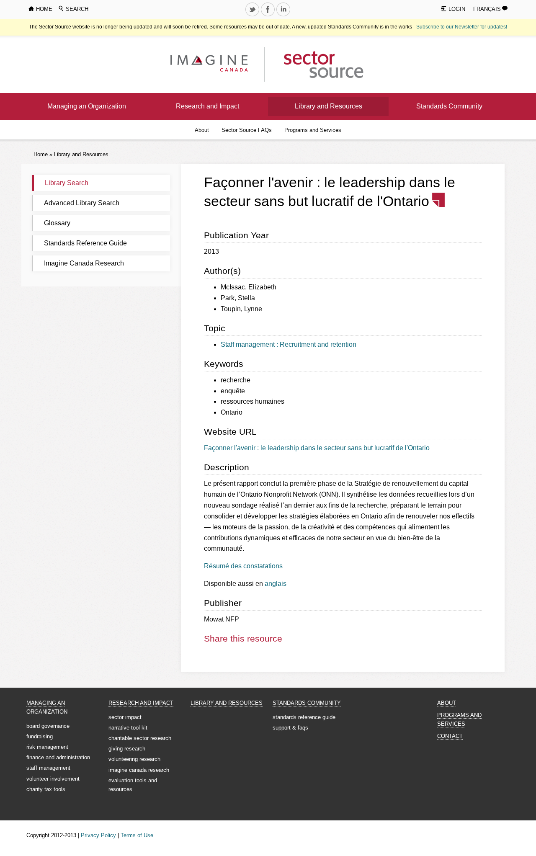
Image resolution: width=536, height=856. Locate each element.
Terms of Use (137, 835)
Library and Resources (328, 106)
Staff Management (48, 768)
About (202, 130)
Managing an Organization (86, 106)
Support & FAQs (290, 728)
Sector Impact (125, 717)
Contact (450, 736)
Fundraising (39, 736)
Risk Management (47, 747)
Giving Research (126, 748)
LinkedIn (284, 15)
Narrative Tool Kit (127, 728)
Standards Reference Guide (85, 243)
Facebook (269, 15)
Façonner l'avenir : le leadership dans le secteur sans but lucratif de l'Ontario (317, 447)
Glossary (57, 223)
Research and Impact (207, 106)
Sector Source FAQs (247, 130)
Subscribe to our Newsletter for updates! (461, 27)
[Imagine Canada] (317, 63)
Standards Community (449, 106)
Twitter (253, 15)
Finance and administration (58, 757)
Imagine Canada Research (84, 263)
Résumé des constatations (243, 566)
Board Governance (48, 726)
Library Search (66, 182)
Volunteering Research (134, 759)
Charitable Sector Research (139, 738)
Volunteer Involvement (53, 779)
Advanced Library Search (81, 202)
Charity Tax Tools (45, 789)
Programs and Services (312, 130)
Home (41, 154)
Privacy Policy (98, 835)
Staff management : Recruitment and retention (288, 344)
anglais (275, 583)
